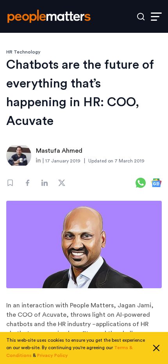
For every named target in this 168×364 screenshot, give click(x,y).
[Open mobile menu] (156, 16)
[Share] (27, 183)
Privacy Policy (52, 355)
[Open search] (141, 16)
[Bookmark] (10, 183)
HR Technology (23, 52)
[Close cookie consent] (156, 348)
